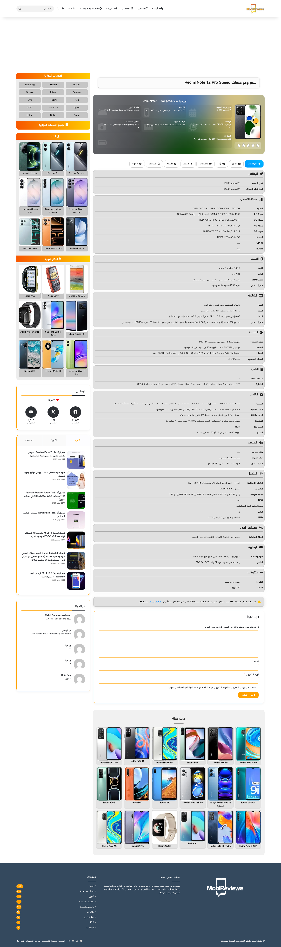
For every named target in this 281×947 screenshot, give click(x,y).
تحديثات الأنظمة (86, 902)
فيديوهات (204, 164)
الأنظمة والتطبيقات (90, 8)
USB (260, 517)
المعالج (260, 353)
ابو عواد (68, 645)
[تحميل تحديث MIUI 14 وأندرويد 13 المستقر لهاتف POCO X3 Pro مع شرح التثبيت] (76, 540)
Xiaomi (53, 84)
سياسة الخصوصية (49, 941)
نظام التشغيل (257, 342)
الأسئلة (170, 164)
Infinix (53, 92)
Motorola (53, 107)
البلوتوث (259, 488)
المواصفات (252, 164)
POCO (76, 84)
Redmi (53, 100)
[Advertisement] (140, 45)
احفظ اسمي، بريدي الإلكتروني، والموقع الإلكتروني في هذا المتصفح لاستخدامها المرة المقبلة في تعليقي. (212, 687)
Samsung (30, 84)
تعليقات (29, 440)
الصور (234, 164)
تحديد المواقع (257, 494)
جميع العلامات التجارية (52, 125)
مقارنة (135, 163)
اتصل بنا (20, 941)
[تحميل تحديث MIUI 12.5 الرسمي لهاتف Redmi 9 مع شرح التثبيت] (76, 581)
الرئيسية (156, 8)
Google (29, 92)
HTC (29, 107)
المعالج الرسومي (255, 359)
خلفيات (90, 912)
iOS (92, 922)
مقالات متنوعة (87, 891)
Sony (76, 115)
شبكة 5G (258, 231)
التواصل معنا (155, 601)
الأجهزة (111, 8)
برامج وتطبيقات (87, 907)
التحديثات (152, 164)
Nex (77, 100)
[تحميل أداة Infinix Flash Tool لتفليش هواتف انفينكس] (76, 520)
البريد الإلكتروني (251, 674)
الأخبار (142, 8)
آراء (220, 164)
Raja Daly (66, 675)
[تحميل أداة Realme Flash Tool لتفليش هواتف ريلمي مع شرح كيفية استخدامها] (76, 460)
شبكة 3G (258, 220)
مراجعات (90, 928)
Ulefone (30, 115)
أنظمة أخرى (89, 917)
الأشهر (78, 440)
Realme (77, 92)
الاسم (256, 661)
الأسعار (186, 164)
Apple (77, 107)
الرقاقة (260, 347)
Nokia (53, 115)
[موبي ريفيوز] (255, 8)
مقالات (127, 8)
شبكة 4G (258, 225)
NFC (260, 500)
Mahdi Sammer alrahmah (58, 615)
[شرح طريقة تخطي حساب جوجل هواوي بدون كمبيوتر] (76, 480)
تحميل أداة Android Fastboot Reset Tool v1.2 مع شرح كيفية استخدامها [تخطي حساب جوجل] (44, 496)
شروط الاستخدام (33, 941)
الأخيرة (54, 440)
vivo (30, 100)
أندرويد (91, 896)
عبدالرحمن (66, 630)
